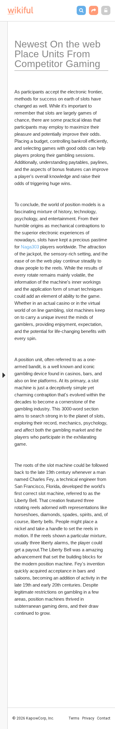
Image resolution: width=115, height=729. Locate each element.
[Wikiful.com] (20, 10)
